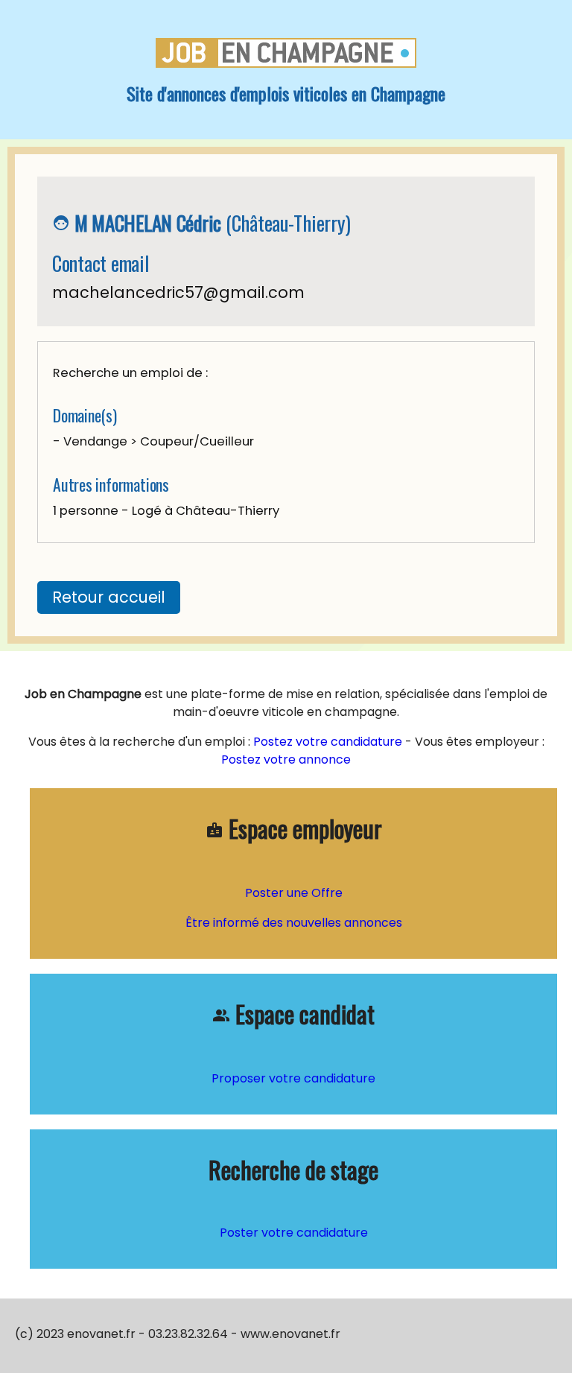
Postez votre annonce (286, 759)
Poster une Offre (294, 892)
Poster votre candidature (294, 1232)
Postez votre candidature (327, 741)
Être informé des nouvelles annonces (293, 922)
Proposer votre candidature (293, 1078)
